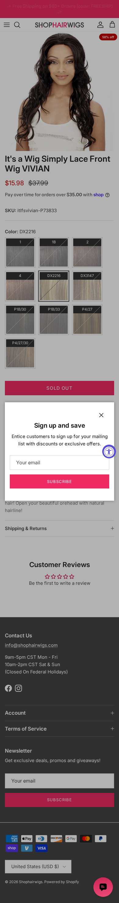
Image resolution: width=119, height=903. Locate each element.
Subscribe (59, 481)
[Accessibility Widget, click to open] (109, 452)
